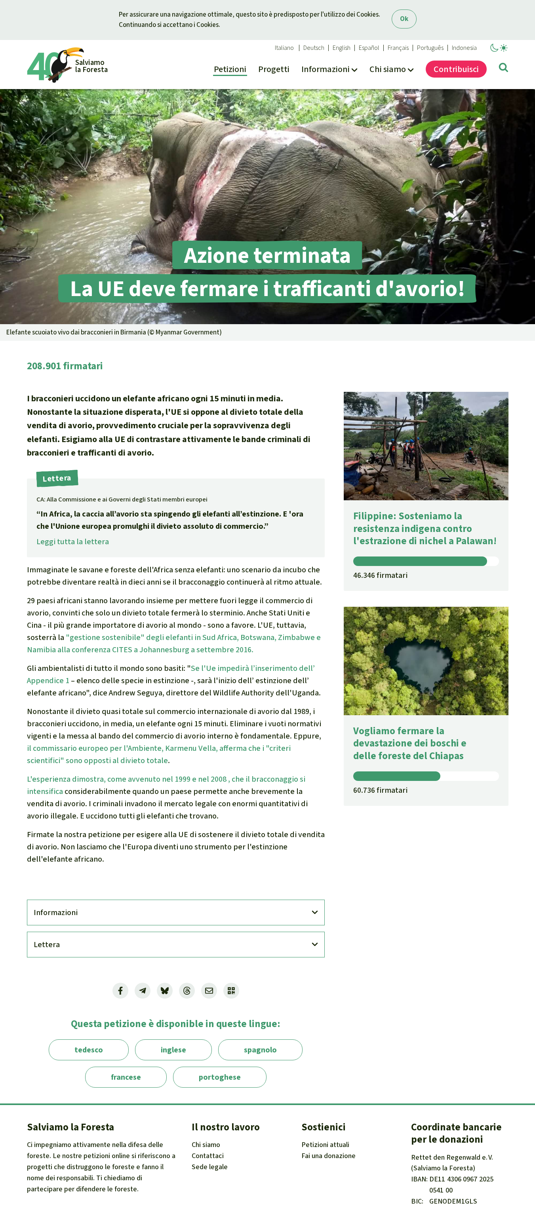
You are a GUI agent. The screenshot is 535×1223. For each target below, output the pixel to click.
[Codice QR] (231, 991)
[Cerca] (503, 69)
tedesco (88, 1049)
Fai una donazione (328, 1155)
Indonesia (464, 48)
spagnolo (260, 1049)
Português (430, 48)
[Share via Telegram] (142, 991)
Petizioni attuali (325, 1144)
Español (369, 48)
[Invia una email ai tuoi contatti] (209, 991)
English (341, 48)
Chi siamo (206, 1144)
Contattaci (208, 1155)
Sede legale (210, 1167)
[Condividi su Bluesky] (165, 991)
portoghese (220, 1077)
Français (398, 48)
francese (126, 1077)
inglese (173, 1049)
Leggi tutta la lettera (72, 541)
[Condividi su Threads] (187, 991)
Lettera (47, 944)
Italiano (284, 48)
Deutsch (313, 48)
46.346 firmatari (380, 575)
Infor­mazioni (56, 912)
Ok (404, 18)
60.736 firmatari (380, 790)
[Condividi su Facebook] (120, 991)
